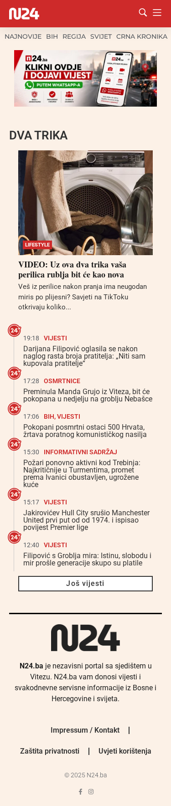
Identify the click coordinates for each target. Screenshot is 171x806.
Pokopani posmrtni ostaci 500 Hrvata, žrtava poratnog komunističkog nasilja (85, 431)
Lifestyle (37, 245)
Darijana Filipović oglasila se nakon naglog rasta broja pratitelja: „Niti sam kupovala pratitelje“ (84, 356)
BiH (52, 36)
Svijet (101, 36)
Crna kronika (141, 36)
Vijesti (55, 338)
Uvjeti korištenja (124, 751)
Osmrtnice (62, 381)
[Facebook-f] (80, 792)
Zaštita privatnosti (49, 751)
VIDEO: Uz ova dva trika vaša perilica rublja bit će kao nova (72, 269)
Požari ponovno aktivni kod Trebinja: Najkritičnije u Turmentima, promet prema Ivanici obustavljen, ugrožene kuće (81, 473)
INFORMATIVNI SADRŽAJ (80, 452)
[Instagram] (91, 792)
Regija (74, 36)
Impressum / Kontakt (85, 730)
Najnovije (23, 36)
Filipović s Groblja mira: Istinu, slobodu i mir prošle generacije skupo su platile (87, 559)
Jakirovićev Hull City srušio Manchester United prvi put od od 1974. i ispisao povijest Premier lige (86, 520)
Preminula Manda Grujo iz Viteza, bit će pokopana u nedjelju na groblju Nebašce (87, 395)
